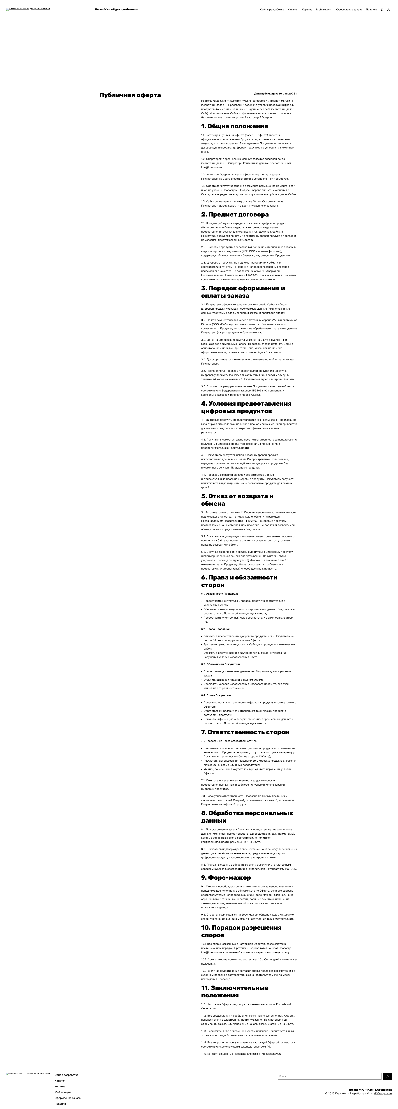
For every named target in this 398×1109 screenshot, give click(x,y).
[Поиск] (387, 1076)
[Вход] (388, 9)
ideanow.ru (278, 109)
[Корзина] (382, 9)
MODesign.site (383, 1093)
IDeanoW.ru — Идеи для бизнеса (116, 9)
